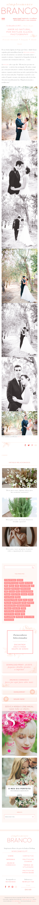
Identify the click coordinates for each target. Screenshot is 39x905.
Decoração (7, 588)
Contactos (28, 856)
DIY (6, 591)
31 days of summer (10, 580)
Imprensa (10, 859)
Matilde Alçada (29, 52)
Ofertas (30, 600)
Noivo (25, 600)
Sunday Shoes (16, 608)
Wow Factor (19, 617)
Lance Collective (27, 899)
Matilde (6, 64)
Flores (17, 591)
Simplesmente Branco (10, 605)
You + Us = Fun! (29, 617)
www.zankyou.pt (19, 851)
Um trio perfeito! (20, 611)
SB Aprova (30, 602)
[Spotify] (12, 886)
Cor (32, 585)
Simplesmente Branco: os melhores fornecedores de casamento (19, 8)
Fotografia (24, 40)
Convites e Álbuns (24, 585)
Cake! (17, 585)
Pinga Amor (8, 602)
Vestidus (17, 614)
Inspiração (24, 594)
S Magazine (8, 608)
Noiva (20, 600)
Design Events (15, 588)
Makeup (18, 597)
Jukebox (31, 594)
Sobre (11, 856)
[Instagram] (16, 886)
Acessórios (20, 580)
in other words (16, 594)
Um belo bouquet (9, 611)
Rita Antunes (16, 901)
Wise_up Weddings (9, 617)
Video (22, 614)
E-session (11, 591)
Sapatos (24, 602)
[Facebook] (5, 886)
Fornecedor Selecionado (10, 40)
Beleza (21, 583)
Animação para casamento (11, 583)
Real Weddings (16, 602)
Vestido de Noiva (9, 614)
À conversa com (9, 619)
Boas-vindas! (28, 583)
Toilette (23, 608)
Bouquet (11, 585)
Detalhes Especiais (25, 588)
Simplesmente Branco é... (23, 605)
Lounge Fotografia (9, 597)
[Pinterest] (9, 886)
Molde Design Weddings (11, 600)
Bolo (6, 585)
